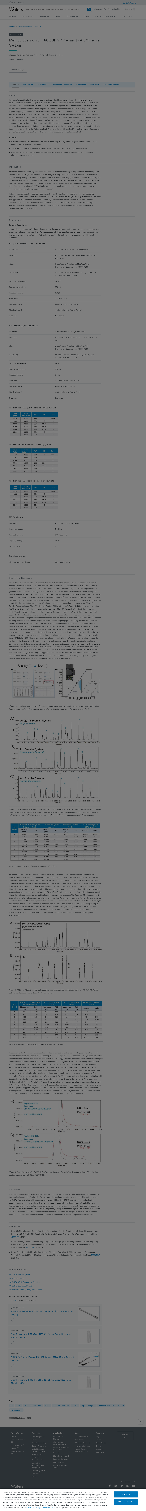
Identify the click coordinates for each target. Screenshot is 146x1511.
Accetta (126, 1494)
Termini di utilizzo (49, 1507)
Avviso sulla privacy (33, 1507)
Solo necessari (125, 1501)
